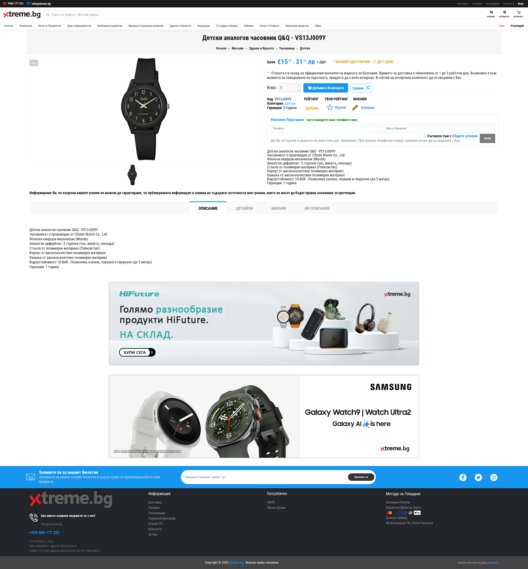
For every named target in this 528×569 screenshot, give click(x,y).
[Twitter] (478, 477)
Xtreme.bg (236, 562)
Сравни (358, 88)
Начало (8, 25)
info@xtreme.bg (41, 3)
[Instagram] (493, 477)
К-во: (272, 87)
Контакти (508, 3)
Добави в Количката (328, 88)
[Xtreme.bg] (21, 14)
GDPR (271, 502)
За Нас (153, 534)
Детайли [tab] (244, 208)
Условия (477, 3)
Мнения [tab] (278, 208)
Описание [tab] (208, 208)
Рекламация (492, 3)
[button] (299, 86)
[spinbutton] (286, 87)
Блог (502, 25)
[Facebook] (463, 477)
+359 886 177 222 (44, 532)
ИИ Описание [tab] (317, 208)
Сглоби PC (155, 524)
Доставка (462, 3)
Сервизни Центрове (162, 518)
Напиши (367, 107)
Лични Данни (276, 508)
